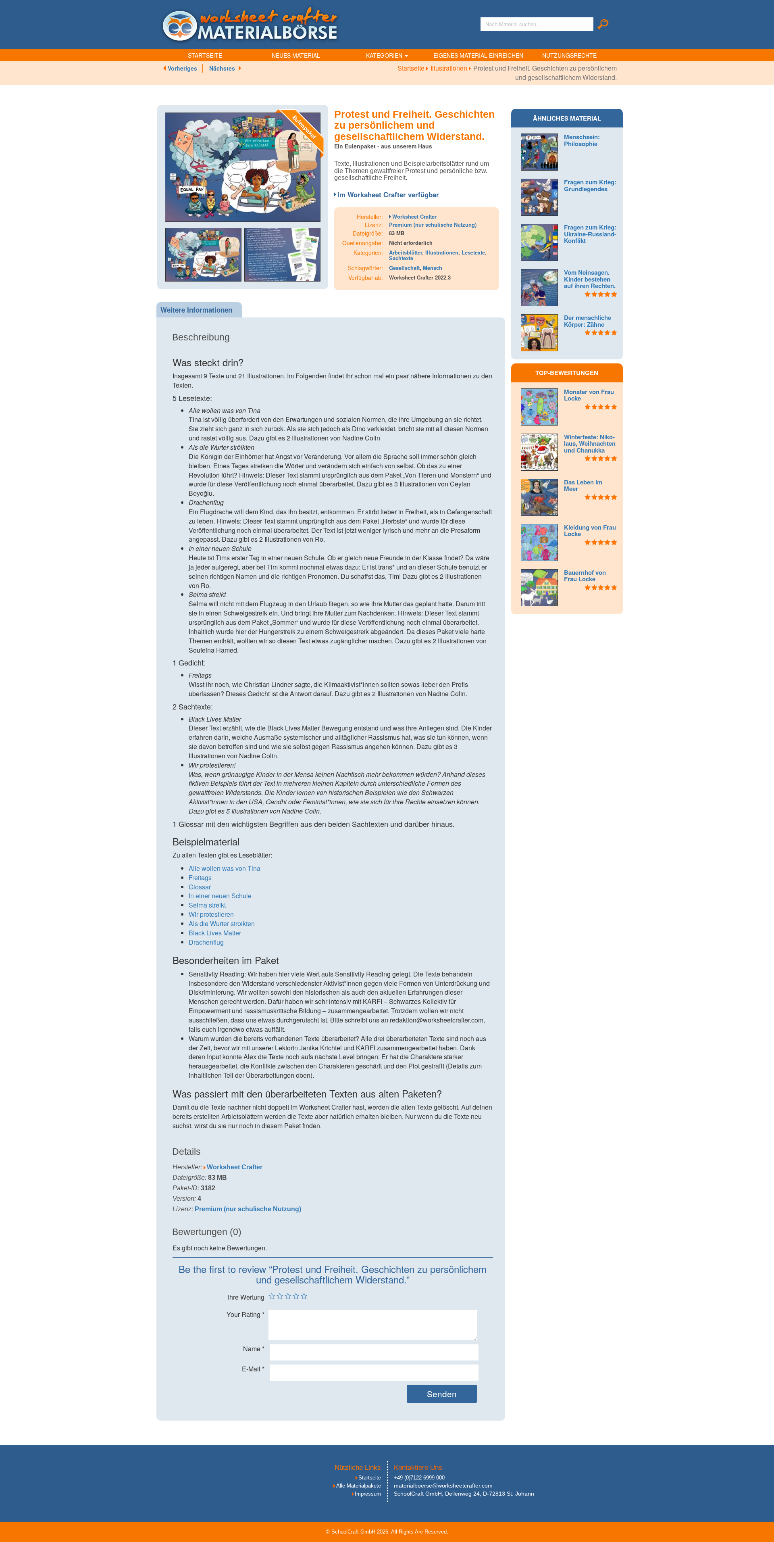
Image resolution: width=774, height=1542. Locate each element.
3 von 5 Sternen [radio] (288, 1296)
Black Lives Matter (215, 932)
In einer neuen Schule (220, 895)
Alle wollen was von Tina (224, 868)
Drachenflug (206, 942)
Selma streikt (207, 905)
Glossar (200, 886)
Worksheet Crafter (414, 216)
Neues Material (296, 55)
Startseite (205, 55)
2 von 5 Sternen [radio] (280, 1296)
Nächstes (222, 68)
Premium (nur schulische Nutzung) (432, 224)
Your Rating (245, 1314)
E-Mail (253, 1369)
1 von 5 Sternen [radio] (271, 1296)
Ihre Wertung (246, 1297)
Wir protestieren (211, 914)
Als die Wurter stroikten (222, 923)
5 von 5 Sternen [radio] (304, 1296)
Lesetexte (473, 252)
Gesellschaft (404, 267)
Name (253, 1348)
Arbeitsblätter (405, 252)
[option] (242, 167)
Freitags (200, 877)
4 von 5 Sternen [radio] (296, 1296)
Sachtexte (401, 258)
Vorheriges (182, 68)
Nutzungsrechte (569, 55)
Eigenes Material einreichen (478, 55)
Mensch (432, 267)
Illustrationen (450, 68)
